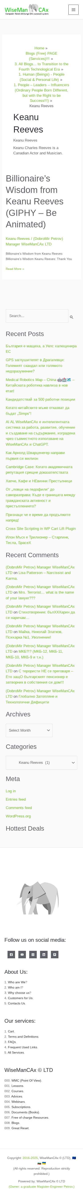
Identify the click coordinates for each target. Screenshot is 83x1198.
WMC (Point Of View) (26, 1080)
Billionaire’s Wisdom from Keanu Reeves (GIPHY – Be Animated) (35, 201)
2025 (34, 1158)
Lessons (17, 1086)
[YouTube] (22, 954)
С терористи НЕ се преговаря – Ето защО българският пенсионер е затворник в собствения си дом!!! (39, 676)
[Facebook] (11, 954)
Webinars (18, 1101)
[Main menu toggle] (73, 10)
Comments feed (19, 808)
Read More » (15, 268)
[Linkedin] (44, 954)
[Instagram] (33, 954)
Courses (17, 1091)
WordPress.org (18, 816)
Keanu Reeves (18, 239)
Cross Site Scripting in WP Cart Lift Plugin (41, 529)
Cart (11, 1031)
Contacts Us (16, 1003)
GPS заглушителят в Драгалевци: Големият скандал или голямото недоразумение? (35, 365)
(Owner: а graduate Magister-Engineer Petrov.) (42, 1186)
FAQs (12, 1042)
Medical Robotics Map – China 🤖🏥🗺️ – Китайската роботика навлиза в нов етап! (40, 385)
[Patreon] (54, 954)
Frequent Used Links (22, 1047)
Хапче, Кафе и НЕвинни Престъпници (39, 481)
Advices (16, 1096)
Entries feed (16, 799)
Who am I (14, 987)
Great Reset (20, 1128)
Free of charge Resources (30, 1117)
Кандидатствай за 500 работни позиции (40, 399)
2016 (26, 1158)
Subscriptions (21, 1107)
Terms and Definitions (23, 1036)
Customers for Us (20, 998)
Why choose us (18, 992)
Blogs (15, 1123)
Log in (11, 791)
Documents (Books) (25, 1112)
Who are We (16, 982)
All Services (16, 1052)
